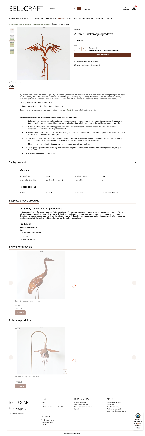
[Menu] (141, 413)
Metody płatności (80, 402)
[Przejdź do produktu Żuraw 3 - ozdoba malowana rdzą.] (41, 275)
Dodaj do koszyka (102, 55)
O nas (43, 402)
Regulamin (110, 405)
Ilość (75, 45)
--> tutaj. (68, 110)
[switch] (138, 428)
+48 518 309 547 (17, 408)
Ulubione (44, 424)
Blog (43, 405)
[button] (79, 8)
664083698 (24, 237)
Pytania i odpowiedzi (113, 402)
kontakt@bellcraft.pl (27, 239)
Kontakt (77, 409)
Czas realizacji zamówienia (83, 407)
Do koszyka (20, 312)
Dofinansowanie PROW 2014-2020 (53, 407)
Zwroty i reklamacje (113, 407)
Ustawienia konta (47, 422)
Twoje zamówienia (48, 420)
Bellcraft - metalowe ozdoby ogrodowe (20, 24)
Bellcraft (77, 30)
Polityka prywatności (114, 409)
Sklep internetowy (72, 433)
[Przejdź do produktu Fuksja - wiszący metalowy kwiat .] (41, 350)
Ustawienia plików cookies (115, 411)
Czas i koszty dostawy (81, 405)
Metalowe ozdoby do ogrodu (41, 24)
